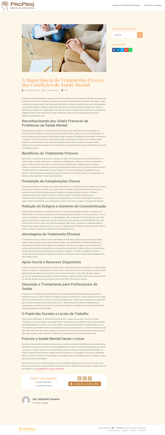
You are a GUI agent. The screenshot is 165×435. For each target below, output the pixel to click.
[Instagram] (85, 378)
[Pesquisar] (140, 35)
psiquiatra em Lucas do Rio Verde (50, 369)
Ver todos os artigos (153, 5)
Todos (66, 90)
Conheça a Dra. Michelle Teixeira (126, 5)
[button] (114, 50)
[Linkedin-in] (79, 378)
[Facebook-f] (90, 378)
